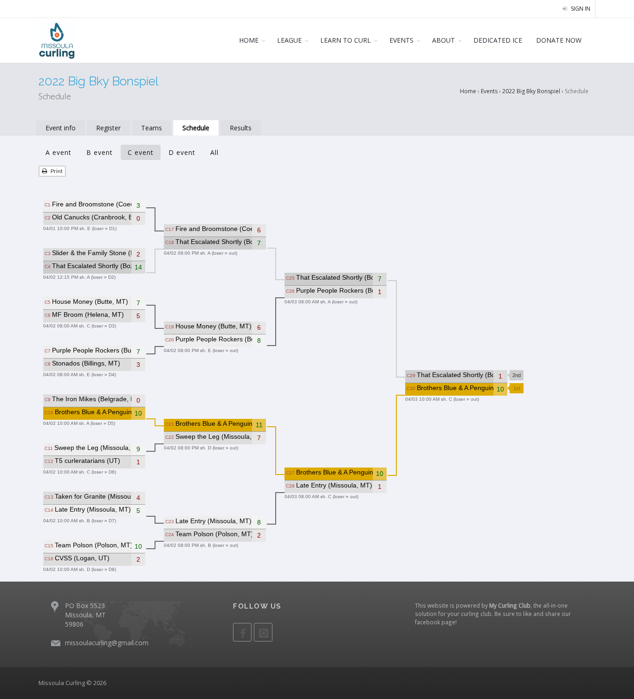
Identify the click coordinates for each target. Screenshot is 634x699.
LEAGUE (289, 40)
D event (181, 152)
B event (99, 152)
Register (108, 127)
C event (141, 152)
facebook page (435, 622)
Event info (60, 127)
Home (468, 91)
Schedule (195, 127)
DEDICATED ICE (497, 40)
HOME (249, 40)
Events (489, 91)
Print (56, 170)
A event (58, 152)
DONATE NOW (559, 40)
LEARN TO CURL (345, 40)
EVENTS (401, 40)
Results (241, 127)
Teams (151, 127)
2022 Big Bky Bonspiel (531, 91)
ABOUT (443, 40)
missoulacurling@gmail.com (107, 642)
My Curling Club (509, 605)
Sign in (579, 9)
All (214, 152)
